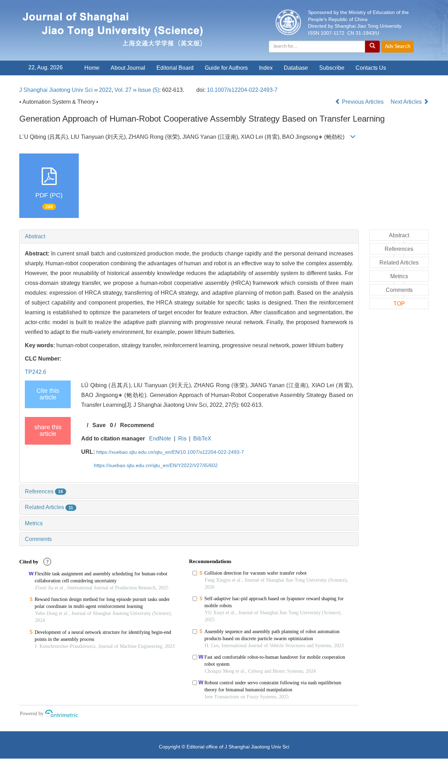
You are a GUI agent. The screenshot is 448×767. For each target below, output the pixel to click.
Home (91, 68)
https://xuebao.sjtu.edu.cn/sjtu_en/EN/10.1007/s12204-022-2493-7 (170, 452)
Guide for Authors (226, 68)
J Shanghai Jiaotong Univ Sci (56, 90)
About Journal (128, 68)
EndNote (160, 438)
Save (99, 425)
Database (296, 68)
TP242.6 (35, 372)
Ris (182, 438)
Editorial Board (175, 68)
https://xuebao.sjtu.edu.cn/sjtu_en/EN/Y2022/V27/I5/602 (156, 465)
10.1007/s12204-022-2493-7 (242, 90)
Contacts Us (371, 68)
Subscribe (331, 68)
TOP (399, 304)
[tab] (189, 236)
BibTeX (202, 438)
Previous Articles (363, 102)
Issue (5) (148, 90)
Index (266, 68)
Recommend (137, 425)
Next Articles (407, 102)
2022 (105, 90)
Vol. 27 (123, 90)
